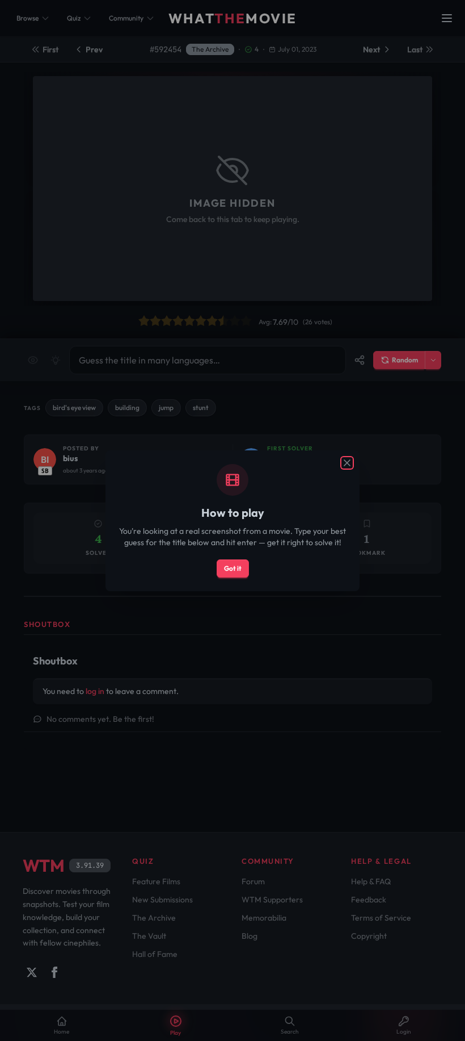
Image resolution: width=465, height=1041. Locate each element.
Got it (233, 568)
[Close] (347, 463)
